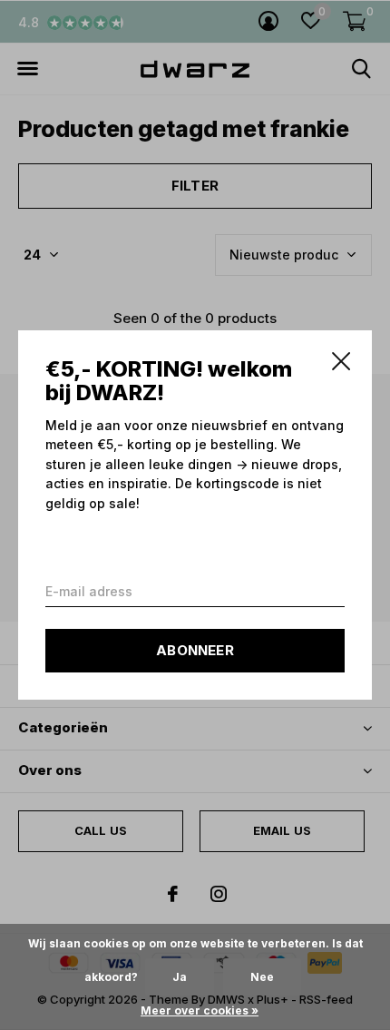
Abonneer (195, 650)
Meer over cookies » (199, 1010)
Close (341, 361)
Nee (262, 977)
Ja (179, 977)
